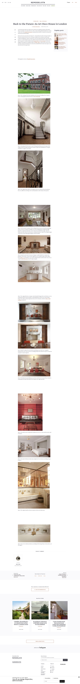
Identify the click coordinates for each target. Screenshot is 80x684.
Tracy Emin (43, 41)
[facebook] (15, 32)
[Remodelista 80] (4, 2)
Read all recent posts (40, 641)
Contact (42, 667)
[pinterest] (15, 35)
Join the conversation (40, 589)
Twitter (53, 670)
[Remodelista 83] (8, 2)
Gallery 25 (22, 257)
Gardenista (53, 5)
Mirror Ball (18, 564)
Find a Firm (44, 5)
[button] (68, 2)
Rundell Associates (28, 32)
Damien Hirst (36, 41)
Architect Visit (35, 21)
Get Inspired (23, 5)
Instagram (53, 667)
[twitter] (15, 37)
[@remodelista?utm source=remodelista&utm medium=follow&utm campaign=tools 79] (2, 2)
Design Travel (28, 5)
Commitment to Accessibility (43, 672)
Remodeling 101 (33, 5)
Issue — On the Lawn (43, 21)
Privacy (42, 670)
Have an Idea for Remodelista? (43, 674)
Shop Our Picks (39, 5)
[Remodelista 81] (5, 2)
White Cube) (37, 42)
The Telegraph (37, 96)
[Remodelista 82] (7, 2)
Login (76, 2)
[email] (15, 40)
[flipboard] (15, 30)
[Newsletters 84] (10, 2)
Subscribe (62, 681)
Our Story (48, 5)
